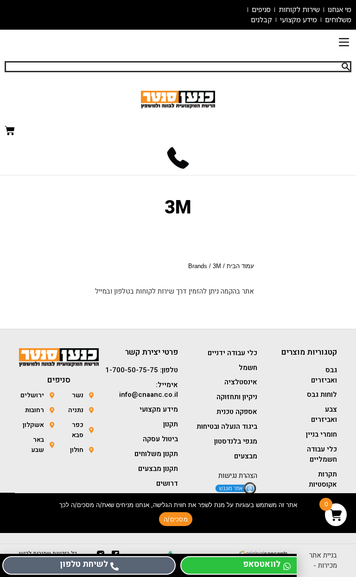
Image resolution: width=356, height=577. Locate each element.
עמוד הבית (240, 266)
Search (346, 67)
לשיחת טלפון (84, 564)
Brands (197, 266)
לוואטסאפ (261, 564)
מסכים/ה (176, 519)
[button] (343, 43)
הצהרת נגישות (237, 475)
